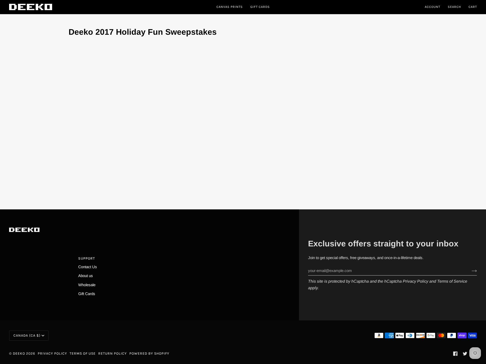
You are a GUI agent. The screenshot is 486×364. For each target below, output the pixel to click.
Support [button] (86, 258)
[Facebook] (455, 353)
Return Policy (112, 353)
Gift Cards (86, 294)
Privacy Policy (415, 281)
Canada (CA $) (26, 335)
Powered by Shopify (149, 353)
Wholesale (86, 285)
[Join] (470, 271)
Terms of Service (452, 281)
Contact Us (87, 267)
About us (85, 276)
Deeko (19, 353)
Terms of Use (83, 353)
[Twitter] (465, 353)
